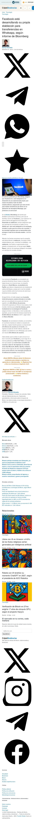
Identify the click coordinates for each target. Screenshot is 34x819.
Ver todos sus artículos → (9, 436)
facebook (4, 379)
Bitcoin (4, 444)
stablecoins (10, 379)
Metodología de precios (8, 795)
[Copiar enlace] (3, 144)
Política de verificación (8, 791)
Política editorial (6, 789)
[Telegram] (17, 736)
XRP (3, 452)
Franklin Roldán (21, 816)
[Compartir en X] (17, 80)
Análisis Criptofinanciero (8, 781)
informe (7, 215)
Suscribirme (6, 634)
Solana (4, 448)
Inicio (3, 12)
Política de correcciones (8, 793)
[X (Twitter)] (17, 675)
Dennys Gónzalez (7, 47)
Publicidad (5, 806)
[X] (17, 434)
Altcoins (4, 780)
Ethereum (4, 446)
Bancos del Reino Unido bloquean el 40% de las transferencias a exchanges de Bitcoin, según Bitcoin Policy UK (16, 487)
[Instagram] (17, 705)
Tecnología (9, 12)
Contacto (4, 808)
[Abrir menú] (21, 8)
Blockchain (5, 776)
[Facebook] (17, 766)
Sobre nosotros (6, 804)
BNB (3, 449)
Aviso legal (5, 810)
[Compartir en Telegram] (17, 110)
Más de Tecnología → (8, 514)
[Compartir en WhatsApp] (17, 141)
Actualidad (5, 774)
